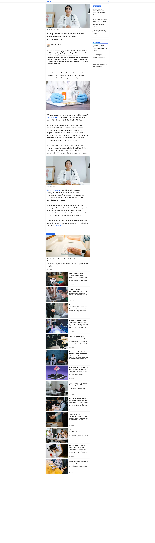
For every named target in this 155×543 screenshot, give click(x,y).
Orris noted (59, 225)
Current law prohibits (54, 190)
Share (86, 45)
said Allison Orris (53, 117)
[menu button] (108, 1)
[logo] (50, 1)
